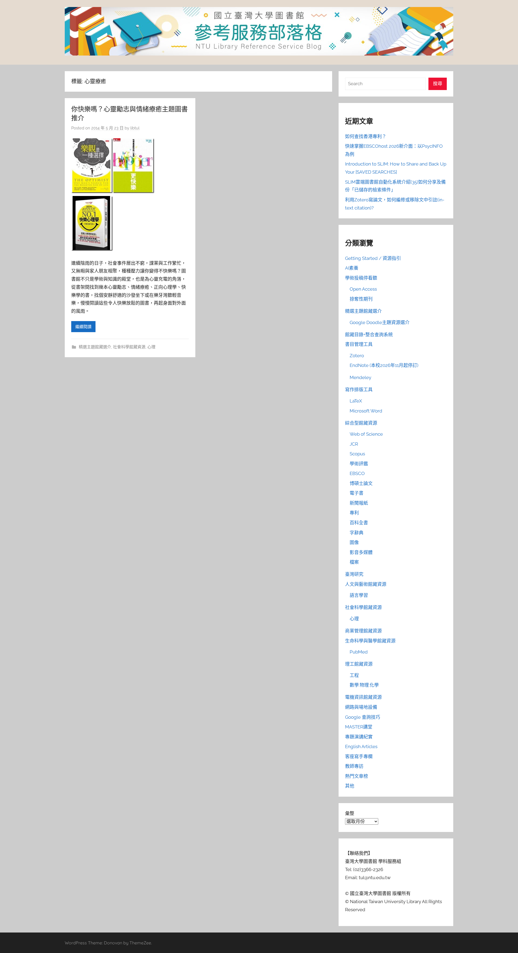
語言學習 (359, 595)
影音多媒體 (361, 552)
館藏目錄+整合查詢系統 (369, 334)
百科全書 (359, 522)
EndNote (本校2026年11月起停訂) (384, 365)
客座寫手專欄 (359, 756)
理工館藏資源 (359, 664)
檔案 (354, 562)
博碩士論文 (361, 483)
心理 (151, 347)
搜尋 (437, 83)
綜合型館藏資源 (361, 423)
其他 (349, 786)
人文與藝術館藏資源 (365, 584)
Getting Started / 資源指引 (373, 258)
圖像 (354, 542)
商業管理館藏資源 (363, 631)
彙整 (349, 813)
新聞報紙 (359, 503)
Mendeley (360, 377)
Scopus (357, 453)
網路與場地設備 (361, 707)
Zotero (357, 355)
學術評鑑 (359, 463)
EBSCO (357, 473)
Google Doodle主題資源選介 (380, 322)
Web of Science (366, 434)
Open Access (363, 289)
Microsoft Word (366, 411)
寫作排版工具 (359, 389)
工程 (354, 675)
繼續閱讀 (83, 326)
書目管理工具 (359, 344)
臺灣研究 (354, 574)
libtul (134, 128)
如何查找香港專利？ (365, 136)
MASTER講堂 (358, 727)
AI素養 (351, 268)
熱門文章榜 (356, 776)
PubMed (359, 652)
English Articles (361, 746)
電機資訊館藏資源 (363, 697)
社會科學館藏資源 (129, 347)
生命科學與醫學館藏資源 (370, 641)
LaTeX (356, 401)
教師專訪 (354, 766)
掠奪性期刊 (361, 299)
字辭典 (356, 532)
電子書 (356, 493)
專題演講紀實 (359, 736)
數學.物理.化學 (364, 685)
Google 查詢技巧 (362, 717)
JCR (354, 444)
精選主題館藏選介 (95, 347)
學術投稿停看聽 (361, 278)
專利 (354, 512)
